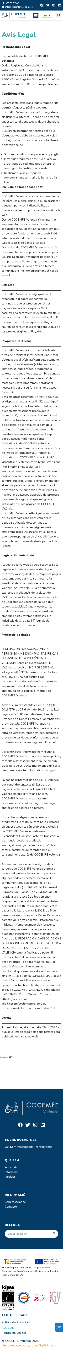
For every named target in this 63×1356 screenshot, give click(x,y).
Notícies (10, 1177)
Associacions (25, 1147)
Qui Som (10, 1147)
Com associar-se (15, 1202)
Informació (12, 1172)
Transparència (43, 1147)
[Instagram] (53, 5)
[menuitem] (47, 15)
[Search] (54, 1234)
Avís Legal (8, 1327)
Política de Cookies (14, 1333)
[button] (35, 15)
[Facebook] (41, 5)
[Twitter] (47, 5)
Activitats (11, 1167)
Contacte (11, 1207)
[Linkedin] (59, 5)
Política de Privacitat (15, 1322)
